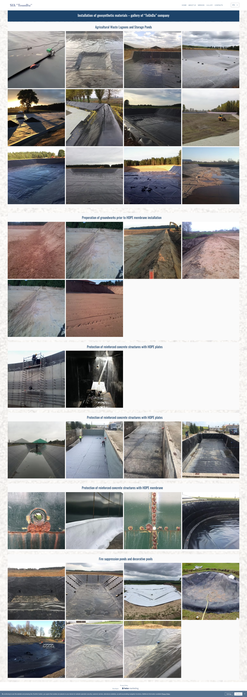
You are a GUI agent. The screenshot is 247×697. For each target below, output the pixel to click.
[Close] (245, 693)
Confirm (238, 694)
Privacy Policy (166, 694)
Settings (229, 694)
